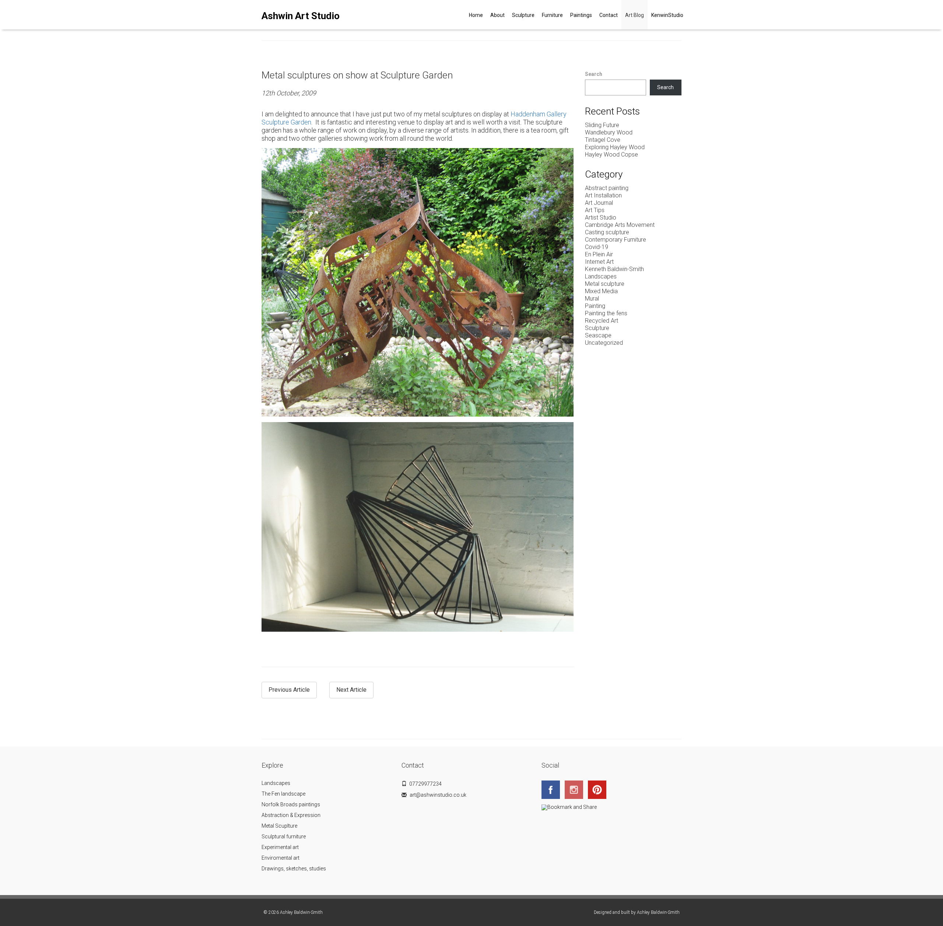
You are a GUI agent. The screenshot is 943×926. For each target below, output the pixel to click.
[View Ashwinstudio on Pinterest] (599, 789)
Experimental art (280, 847)
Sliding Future (602, 125)
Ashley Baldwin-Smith (658, 912)
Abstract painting (606, 188)
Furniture (552, 15)
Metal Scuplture (279, 826)
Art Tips (594, 210)
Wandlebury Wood (608, 132)
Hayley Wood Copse (611, 154)
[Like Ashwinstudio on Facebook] (552, 789)
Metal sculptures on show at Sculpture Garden (357, 75)
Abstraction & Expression (291, 815)
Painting (595, 305)
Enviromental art (280, 858)
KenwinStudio (667, 15)
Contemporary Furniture (615, 239)
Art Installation (603, 195)
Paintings (581, 15)
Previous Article (289, 689)
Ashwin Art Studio (301, 15)
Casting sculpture (607, 232)
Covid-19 (596, 246)
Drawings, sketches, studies (294, 868)
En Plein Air (599, 254)
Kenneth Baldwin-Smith (614, 269)
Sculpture (523, 15)
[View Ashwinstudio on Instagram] (576, 789)
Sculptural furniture (284, 836)
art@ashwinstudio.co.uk (438, 795)
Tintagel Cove (602, 139)
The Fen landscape (283, 794)
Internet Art (599, 261)
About (497, 15)
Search (593, 74)
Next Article (351, 689)
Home (476, 15)
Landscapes (601, 276)
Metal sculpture (604, 283)
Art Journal (599, 202)
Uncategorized (604, 342)
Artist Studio (600, 217)
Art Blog (634, 15)
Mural (592, 298)
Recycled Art (601, 320)
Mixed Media (601, 291)
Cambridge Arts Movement (620, 224)
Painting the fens (606, 313)
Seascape (598, 335)
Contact (608, 15)
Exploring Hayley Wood (615, 147)
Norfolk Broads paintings (291, 804)
